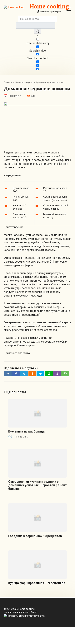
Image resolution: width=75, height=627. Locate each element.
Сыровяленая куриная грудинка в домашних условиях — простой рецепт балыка (37, 485)
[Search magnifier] (37, 31)
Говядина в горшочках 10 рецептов (35, 536)
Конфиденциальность (16, 612)
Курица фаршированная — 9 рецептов (36, 583)
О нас (34, 612)
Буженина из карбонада (26, 431)
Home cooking (49, 6)
